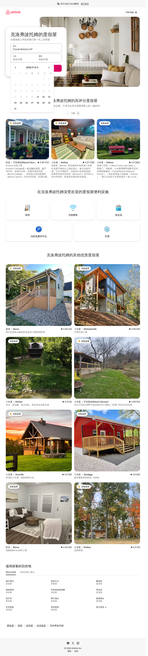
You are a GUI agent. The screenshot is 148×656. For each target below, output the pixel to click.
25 (21, 102)
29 (43, 102)
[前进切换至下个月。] (49, 67)
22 (43, 97)
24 (15, 102)
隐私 (69, 651)
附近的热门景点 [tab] (28, 572)
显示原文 (85, 3)
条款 (76, 651)
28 (38, 102)
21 (38, 97)
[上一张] (68, 113)
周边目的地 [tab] (11, 572)
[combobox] (36, 49)
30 (49, 102)
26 (26, 102)
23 (49, 97)
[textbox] (23, 59)
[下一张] (78, 113)
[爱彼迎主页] (13, 12)
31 (15, 108)
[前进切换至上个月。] (15, 67)
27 (32, 102)
